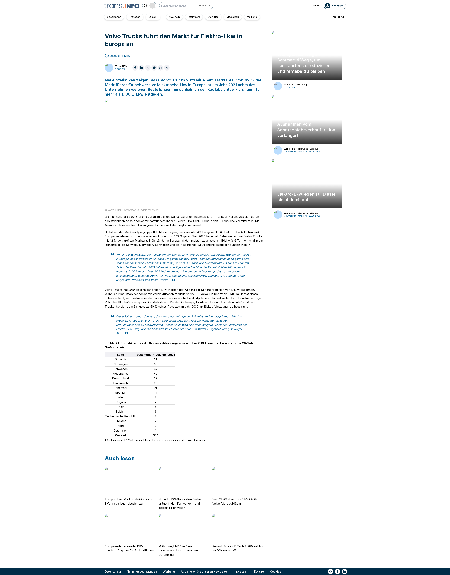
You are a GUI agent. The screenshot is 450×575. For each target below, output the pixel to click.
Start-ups (213, 16)
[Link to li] (344, 571)
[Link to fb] (337, 571)
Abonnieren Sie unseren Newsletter (204, 571)
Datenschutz (113, 571)
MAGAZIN (174, 16)
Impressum (241, 571)
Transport (134, 16)
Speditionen (114, 16)
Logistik (153, 16)
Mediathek (233, 16)
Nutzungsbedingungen (142, 571)
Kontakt (259, 571)
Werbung (338, 16)
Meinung (252, 16)
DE (314, 5)
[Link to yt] (330, 571)
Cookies (275, 571)
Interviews (194, 16)
